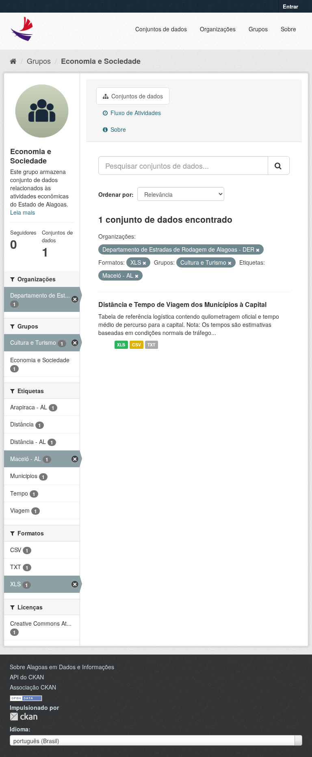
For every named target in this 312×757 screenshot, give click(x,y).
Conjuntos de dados (161, 29)
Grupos (258, 29)
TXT (151, 345)
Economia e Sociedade (101, 61)
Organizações (218, 29)
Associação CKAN (33, 687)
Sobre (288, 29)
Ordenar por (115, 194)
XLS (121, 345)
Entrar (290, 6)
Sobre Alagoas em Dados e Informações (62, 667)
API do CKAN (27, 677)
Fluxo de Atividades (135, 113)
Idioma (19, 729)
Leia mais (22, 212)
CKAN (23, 716)
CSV (136, 345)
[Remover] (258, 249)
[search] (279, 165)
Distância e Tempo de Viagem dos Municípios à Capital (182, 304)
